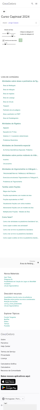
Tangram (6, 106)
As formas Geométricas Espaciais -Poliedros (17, 150)
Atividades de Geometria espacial (16, 145)
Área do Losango (8, 98)
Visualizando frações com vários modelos (17, 203)
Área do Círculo (8, 102)
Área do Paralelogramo (10, 118)
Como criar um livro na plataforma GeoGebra (18, 230)
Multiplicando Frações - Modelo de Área (16, 212)
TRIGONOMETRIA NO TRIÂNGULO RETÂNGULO (19, 173)
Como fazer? (7, 217)
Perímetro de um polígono (11, 110)
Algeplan (6, 128)
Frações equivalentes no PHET (13, 199)
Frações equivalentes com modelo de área (17, 195)
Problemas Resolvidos (10, 140)
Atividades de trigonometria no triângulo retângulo (20, 169)
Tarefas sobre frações (11, 187)
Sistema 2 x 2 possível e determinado (15, 136)
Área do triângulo (9, 89)
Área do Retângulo (9, 85)
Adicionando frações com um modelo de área (18, 207)
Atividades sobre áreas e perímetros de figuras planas (20, 81)
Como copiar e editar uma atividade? (15, 225)
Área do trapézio (8, 93)
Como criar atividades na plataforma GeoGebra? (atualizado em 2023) (21, 221)
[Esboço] (4, 11)
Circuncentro (7, 163)
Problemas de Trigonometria (12, 181)
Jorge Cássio (13, 23)
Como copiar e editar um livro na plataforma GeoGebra (21, 238)
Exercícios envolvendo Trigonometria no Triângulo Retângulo (21, 177)
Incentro (6, 159)
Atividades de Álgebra (11, 123)
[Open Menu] (36, 3)
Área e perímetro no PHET (11, 114)
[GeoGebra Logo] (9, 4)
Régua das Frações (9, 191)
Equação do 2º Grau (10, 132)
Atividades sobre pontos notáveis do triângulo (20, 155)
